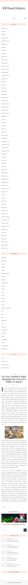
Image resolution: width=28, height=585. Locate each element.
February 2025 (4, 59)
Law (2, 311)
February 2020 (4, 245)
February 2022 (4, 173)
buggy (12, 461)
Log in (2, 358)
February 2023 (4, 135)
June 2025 (3, 50)
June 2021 (3, 198)
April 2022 (3, 166)
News (2, 314)
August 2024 (4, 78)
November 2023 (5, 107)
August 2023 (4, 116)
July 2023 (3, 119)
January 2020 (4, 248)
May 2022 (3, 163)
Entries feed (4, 361)
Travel (2, 342)
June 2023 (3, 122)
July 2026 (3, 31)
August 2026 (4, 28)
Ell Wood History (14, 8)
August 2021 (4, 191)
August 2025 (4, 44)
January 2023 (4, 138)
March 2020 (4, 242)
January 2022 (4, 176)
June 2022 (3, 160)
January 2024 (4, 100)
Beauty (3, 264)
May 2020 (3, 238)
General (3, 298)
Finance (3, 289)
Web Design (4, 348)
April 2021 (3, 204)
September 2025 (5, 41)
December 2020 (5, 216)
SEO (2, 323)
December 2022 (5, 141)
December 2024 (5, 66)
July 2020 (3, 232)
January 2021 (4, 213)
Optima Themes (18, 582)
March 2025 (4, 56)
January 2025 (4, 63)
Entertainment (4, 283)
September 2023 (5, 113)
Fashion (3, 286)
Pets (2, 317)
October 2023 (4, 110)
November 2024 (5, 69)
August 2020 (4, 229)
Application (3, 257)
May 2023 (3, 125)
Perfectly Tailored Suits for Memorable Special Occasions (13, 540)
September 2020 (5, 226)
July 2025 (3, 47)
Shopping (3, 326)
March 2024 (4, 94)
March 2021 (4, 207)
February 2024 (4, 97)
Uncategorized (4, 345)
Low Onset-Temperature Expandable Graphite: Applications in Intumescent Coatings (12, 559)
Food (2, 292)
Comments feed (5, 364)
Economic (3, 276)
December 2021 (5, 179)
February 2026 (4, 37)
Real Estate (4, 320)
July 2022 (3, 157)
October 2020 (4, 223)
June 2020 (3, 235)
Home (2, 305)
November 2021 (5, 182)
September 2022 (5, 151)
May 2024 (3, 88)
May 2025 (3, 53)
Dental (2, 270)
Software (3, 333)
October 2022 (4, 147)
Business (3, 267)
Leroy (4, 507)
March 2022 (4, 169)
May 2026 (3, 34)
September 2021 (5, 188)
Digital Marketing (5, 273)
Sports (2, 336)
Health (2, 301)
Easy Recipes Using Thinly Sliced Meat (14, 524)
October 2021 (4, 185)
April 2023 (3, 129)
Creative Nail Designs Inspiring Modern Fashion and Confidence (13, 565)
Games (3, 295)
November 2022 (5, 144)
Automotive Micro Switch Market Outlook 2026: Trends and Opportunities (13, 553)
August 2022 (4, 154)
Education (3, 279)
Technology (4, 339)
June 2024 (3, 85)
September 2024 (5, 75)
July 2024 (3, 81)
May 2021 (3, 201)
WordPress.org (5, 367)
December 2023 (5, 103)
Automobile (4, 261)
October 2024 (4, 72)
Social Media (4, 330)
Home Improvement (6, 308)
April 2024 (3, 91)
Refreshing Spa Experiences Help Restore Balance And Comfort (13, 547)
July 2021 (3, 194)
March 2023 (4, 132)
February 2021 (4, 210)
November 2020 (5, 220)
